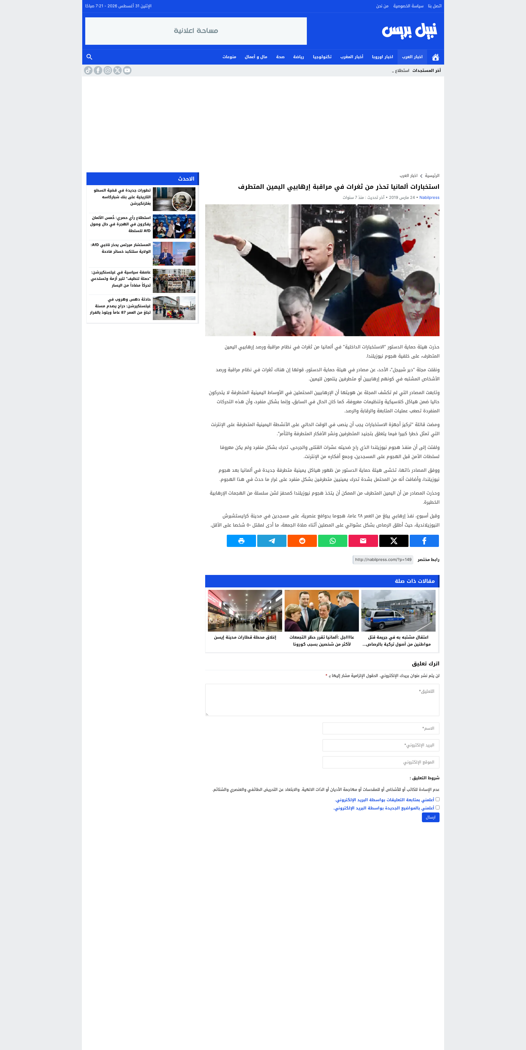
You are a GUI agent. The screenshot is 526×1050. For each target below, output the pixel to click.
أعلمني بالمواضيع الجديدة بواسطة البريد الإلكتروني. (383, 808)
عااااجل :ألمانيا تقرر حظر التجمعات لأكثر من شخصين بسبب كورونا (321, 640)
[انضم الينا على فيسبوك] (97, 70)
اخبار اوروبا (382, 57)
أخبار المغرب (351, 57)
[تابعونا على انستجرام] (107, 70)
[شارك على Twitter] (394, 540)
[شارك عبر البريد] (363, 540)
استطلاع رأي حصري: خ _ (388, 70)
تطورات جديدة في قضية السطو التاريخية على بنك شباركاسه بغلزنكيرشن (122, 197)
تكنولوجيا (322, 57)
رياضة (298, 57)
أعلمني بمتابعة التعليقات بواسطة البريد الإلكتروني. (384, 800)
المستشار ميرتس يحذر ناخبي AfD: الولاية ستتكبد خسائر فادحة (121, 248)
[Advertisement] (263, 122)
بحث (89, 57)
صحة (280, 57)
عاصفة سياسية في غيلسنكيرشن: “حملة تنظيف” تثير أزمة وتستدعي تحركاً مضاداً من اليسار (121, 278)
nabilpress (429, 197)
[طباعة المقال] (241, 540)
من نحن (382, 6)
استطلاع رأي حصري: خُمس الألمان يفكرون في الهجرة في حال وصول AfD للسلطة (120, 224)
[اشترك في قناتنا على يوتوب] (127, 70)
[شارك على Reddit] (302, 540)
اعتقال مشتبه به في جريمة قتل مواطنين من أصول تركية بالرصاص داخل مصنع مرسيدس (398, 644)
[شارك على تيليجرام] (272, 540)
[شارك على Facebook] (424, 540)
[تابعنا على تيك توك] (88, 70)
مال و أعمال (256, 57)
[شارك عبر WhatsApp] (333, 540)
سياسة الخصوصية (408, 6)
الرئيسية (435, 57)
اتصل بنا (435, 6)
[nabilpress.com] (374, 31)
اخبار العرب (412, 57)
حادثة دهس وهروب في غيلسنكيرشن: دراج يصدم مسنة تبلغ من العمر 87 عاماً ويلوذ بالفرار (120, 306)
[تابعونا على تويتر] (117, 70)
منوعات (229, 57)
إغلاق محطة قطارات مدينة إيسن (245, 637)
